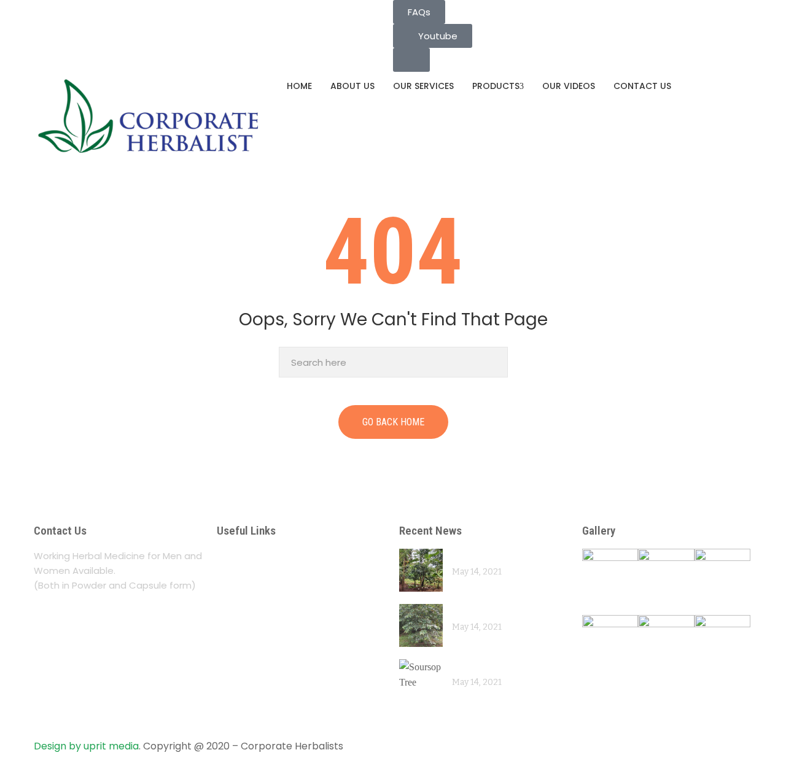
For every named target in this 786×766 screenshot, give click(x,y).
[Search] (495, 362)
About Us (352, 86)
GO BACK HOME (393, 422)
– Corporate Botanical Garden (300, 627)
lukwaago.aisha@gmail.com (104, 7)
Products (495, 86)
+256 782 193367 (79, 23)
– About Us (246, 555)
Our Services (423, 86)
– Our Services (256, 579)
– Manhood (248, 651)
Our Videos (568, 86)
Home (299, 86)
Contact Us (642, 86)
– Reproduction (259, 675)
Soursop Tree (482, 666)
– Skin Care (247, 699)
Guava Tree (477, 611)
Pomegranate (482, 555)
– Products (246, 603)
